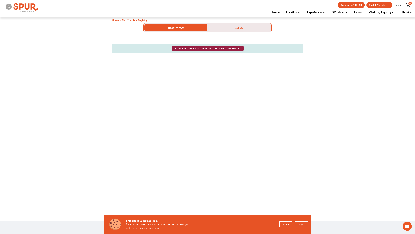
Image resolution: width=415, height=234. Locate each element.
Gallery (239, 27)
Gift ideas (338, 12)
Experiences (315, 12)
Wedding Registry (380, 12)
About (405, 12)
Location (292, 12)
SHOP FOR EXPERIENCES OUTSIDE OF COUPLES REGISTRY (207, 48)
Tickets (358, 12)
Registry (143, 20)
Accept (286, 224)
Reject (301, 224)
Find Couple (128, 20)
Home (276, 12)
